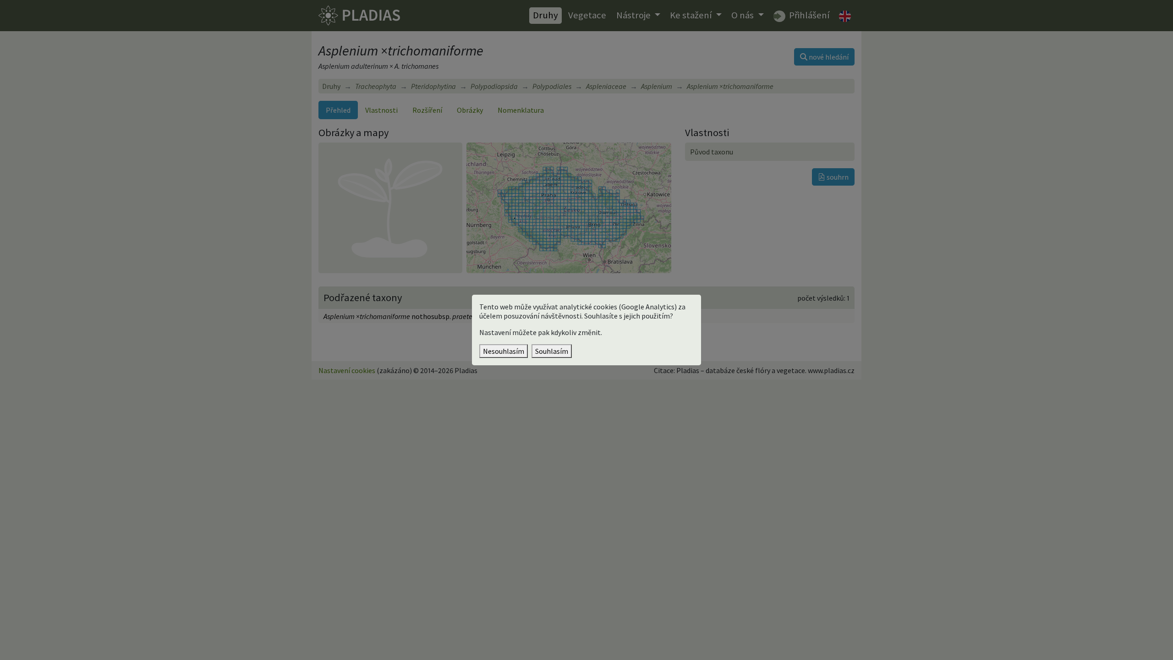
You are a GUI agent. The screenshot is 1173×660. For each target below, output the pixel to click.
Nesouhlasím (503, 351)
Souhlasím (551, 351)
